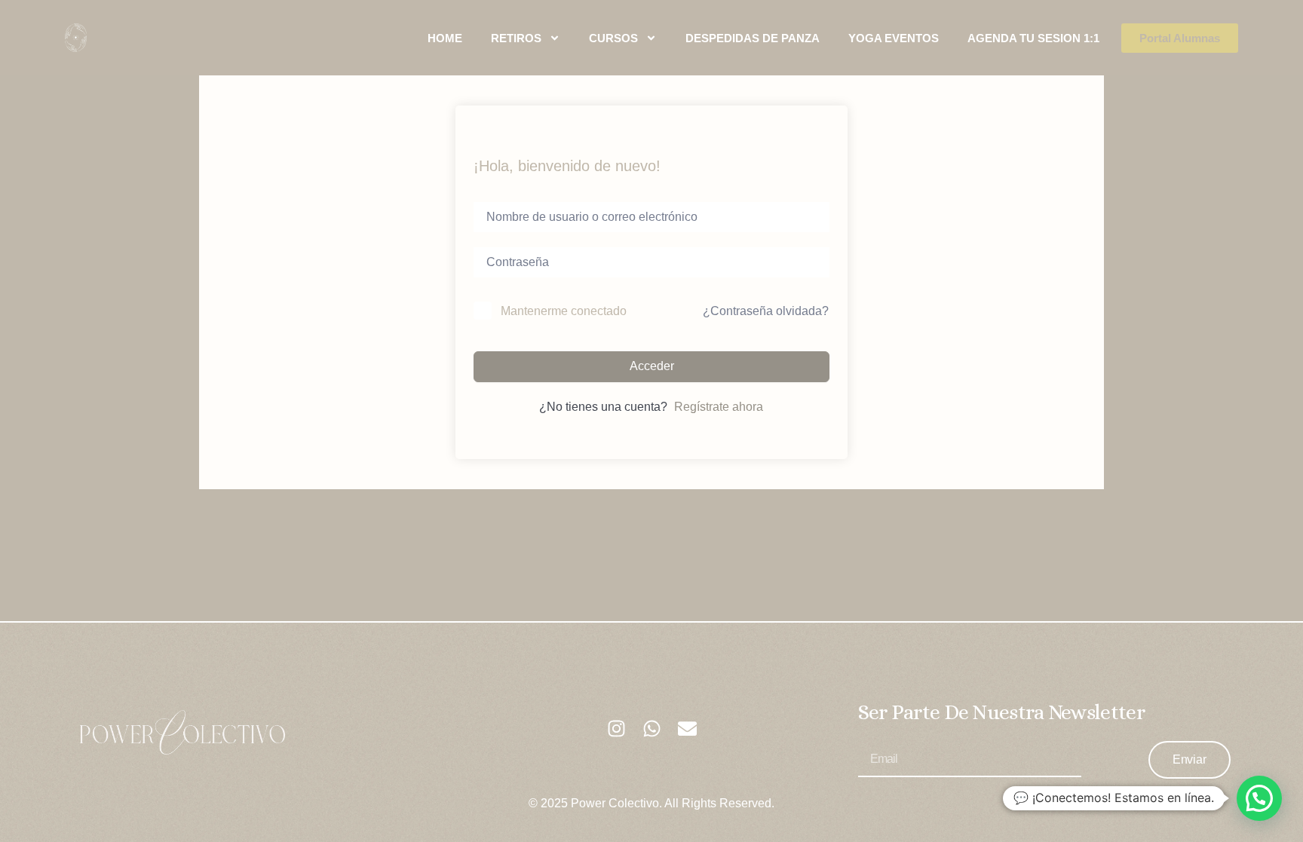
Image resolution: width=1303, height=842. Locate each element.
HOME (445, 38)
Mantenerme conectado (564, 311)
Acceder (652, 366)
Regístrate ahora (718, 406)
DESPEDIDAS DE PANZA (752, 38)
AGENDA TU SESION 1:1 (1033, 38)
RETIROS (516, 38)
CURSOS (613, 38)
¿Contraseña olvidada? (766, 311)
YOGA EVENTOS (893, 38)
